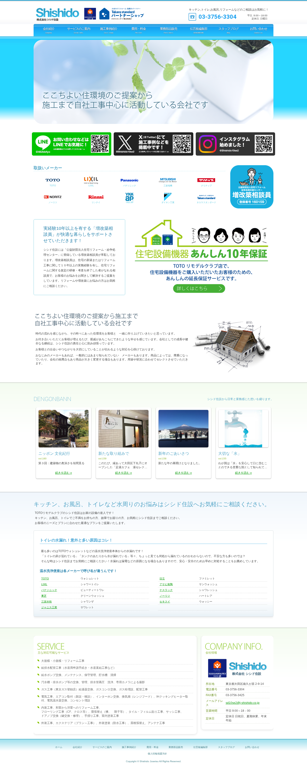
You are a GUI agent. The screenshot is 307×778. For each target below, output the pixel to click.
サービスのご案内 (102, 747)
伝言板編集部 (200, 747)
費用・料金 (153, 747)
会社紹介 (77, 747)
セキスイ (164, 601)
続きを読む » (63, 472)
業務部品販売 (176, 747)
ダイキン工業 (167, 202)
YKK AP (129, 202)
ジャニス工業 (49, 607)
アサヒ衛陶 (166, 584)
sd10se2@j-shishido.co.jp (243, 703)
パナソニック (129, 185)
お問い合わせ (252, 747)
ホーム (58, 747)
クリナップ (206, 185)
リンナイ (96, 202)
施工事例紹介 (129, 747)
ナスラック (166, 590)
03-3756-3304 (217, 16)
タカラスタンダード (206, 202)
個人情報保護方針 (157, 753)
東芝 (44, 595)
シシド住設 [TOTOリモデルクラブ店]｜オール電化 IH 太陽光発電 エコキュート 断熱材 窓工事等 (64, 12)
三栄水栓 (46, 601)
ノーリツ (52, 202)
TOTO (53, 185)
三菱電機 (168, 185)
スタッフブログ (226, 747)
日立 (162, 578)
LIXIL (91, 185)
